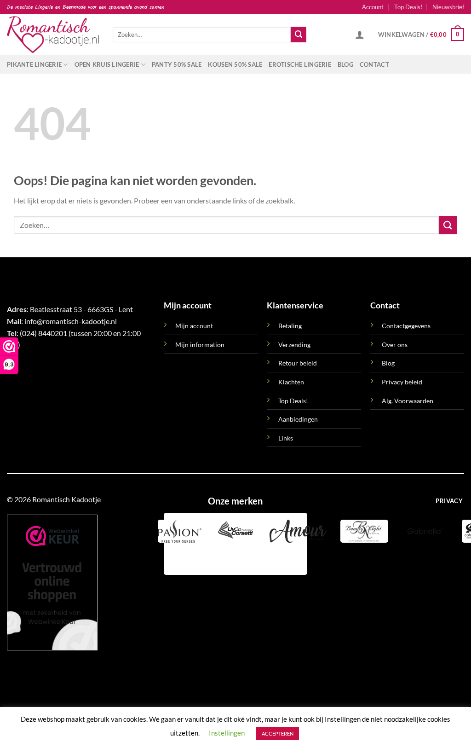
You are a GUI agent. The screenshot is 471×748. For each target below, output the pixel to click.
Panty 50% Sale (177, 64)
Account (373, 7)
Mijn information (199, 344)
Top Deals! (408, 7)
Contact (374, 64)
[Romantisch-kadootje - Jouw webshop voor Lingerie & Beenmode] (53, 34)
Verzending (294, 344)
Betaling (290, 326)
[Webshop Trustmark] (52, 582)
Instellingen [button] (227, 733)
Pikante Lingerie (34, 64)
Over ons (395, 344)
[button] (448, 7)
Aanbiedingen (298, 419)
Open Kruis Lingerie (107, 64)
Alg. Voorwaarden (407, 401)
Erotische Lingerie (300, 64)
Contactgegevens (406, 326)
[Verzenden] (298, 34)
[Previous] (173, 559)
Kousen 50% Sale (235, 64)
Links (285, 438)
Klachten (291, 382)
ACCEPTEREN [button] (277, 733)
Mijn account (194, 326)
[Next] (198, 559)
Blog (345, 64)
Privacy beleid (402, 382)
